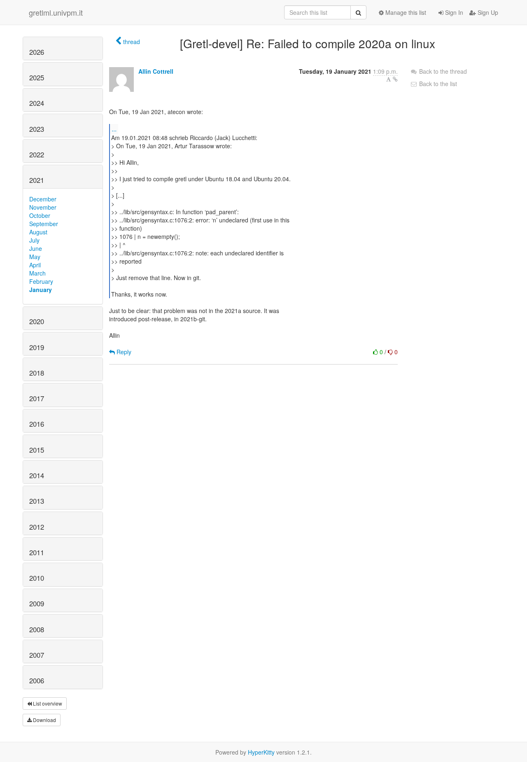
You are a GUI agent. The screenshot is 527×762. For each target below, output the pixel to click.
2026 (36, 52)
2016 (36, 424)
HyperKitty (261, 752)
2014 (36, 475)
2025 (36, 77)
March (37, 273)
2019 (36, 347)
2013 (36, 501)
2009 (36, 603)
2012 (36, 527)
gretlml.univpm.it (56, 12)
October (39, 215)
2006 (36, 680)
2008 (36, 629)
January (40, 289)
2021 (36, 180)
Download (44, 719)
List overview (47, 703)
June (35, 248)
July (34, 240)
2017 (36, 398)
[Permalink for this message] (395, 79)
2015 (36, 450)
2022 (36, 154)
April (35, 265)
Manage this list (405, 12)
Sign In (453, 12)
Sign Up (487, 12)
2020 (36, 321)
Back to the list (437, 83)
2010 (36, 578)
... (114, 128)
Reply (123, 352)
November (42, 207)
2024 (36, 103)
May (34, 256)
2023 (36, 129)
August (38, 232)
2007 (36, 655)
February (41, 281)
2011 (36, 552)
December (42, 199)
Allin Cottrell (155, 71)
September (43, 224)
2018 (36, 373)
